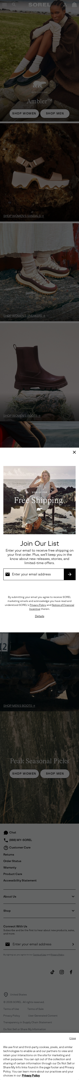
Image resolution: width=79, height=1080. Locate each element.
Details (39, 616)
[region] (39, 1056)
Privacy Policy (38, 605)
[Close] (74, 452)
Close (72, 1038)
